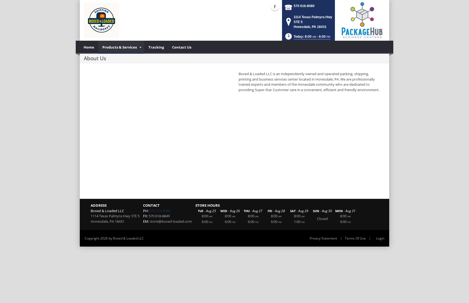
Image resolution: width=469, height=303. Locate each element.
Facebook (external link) (275, 6)
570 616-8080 (304, 6)
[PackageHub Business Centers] (362, 19)
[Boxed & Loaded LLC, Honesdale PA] (101, 20)
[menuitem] (89, 47)
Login (380, 238)
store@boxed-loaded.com (171, 221)
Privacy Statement (323, 238)
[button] (307, 38)
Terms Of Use (355, 238)
